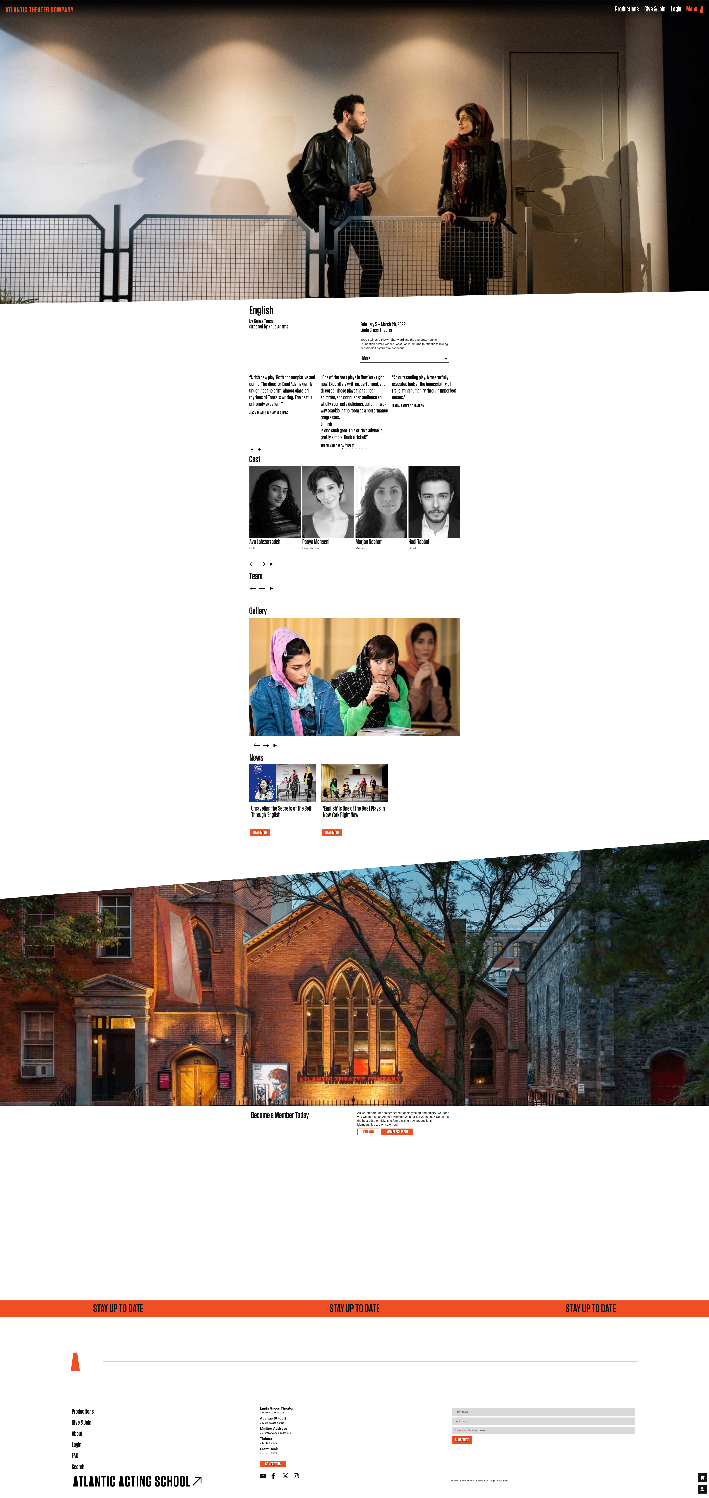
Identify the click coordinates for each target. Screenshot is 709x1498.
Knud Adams (313, 542)
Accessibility (482, 1480)
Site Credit (502, 1480)
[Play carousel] (271, 564)
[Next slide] (262, 564)
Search (78, 1467)
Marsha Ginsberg (370, 542)
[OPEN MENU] (701, 9)
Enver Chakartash (424, 542)
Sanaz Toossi (261, 542)
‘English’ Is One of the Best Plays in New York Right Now (354, 811)
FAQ (75, 1456)
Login (76, 1445)
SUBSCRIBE (462, 1440)
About (77, 1434)
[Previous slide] (253, 564)
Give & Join (81, 1423)
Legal (492, 1480)
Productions (83, 1411)
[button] (252, 449)
